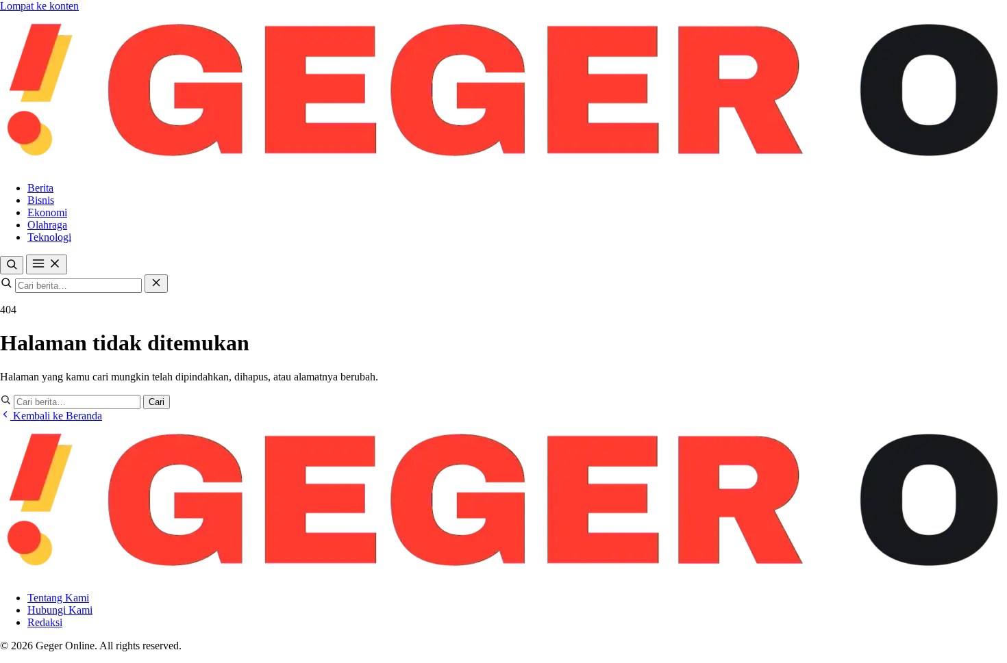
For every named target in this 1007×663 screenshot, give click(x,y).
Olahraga (47, 225)
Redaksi (44, 622)
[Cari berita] (11, 265)
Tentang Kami (58, 597)
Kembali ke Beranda (56, 415)
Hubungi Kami (59, 610)
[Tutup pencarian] (156, 283)
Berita (40, 188)
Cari (156, 402)
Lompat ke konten (39, 6)
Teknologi (49, 237)
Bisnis (40, 200)
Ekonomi (47, 212)
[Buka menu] (46, 264)
